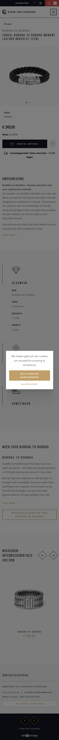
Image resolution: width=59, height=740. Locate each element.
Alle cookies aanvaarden (29, 375)
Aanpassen (29, 384)
